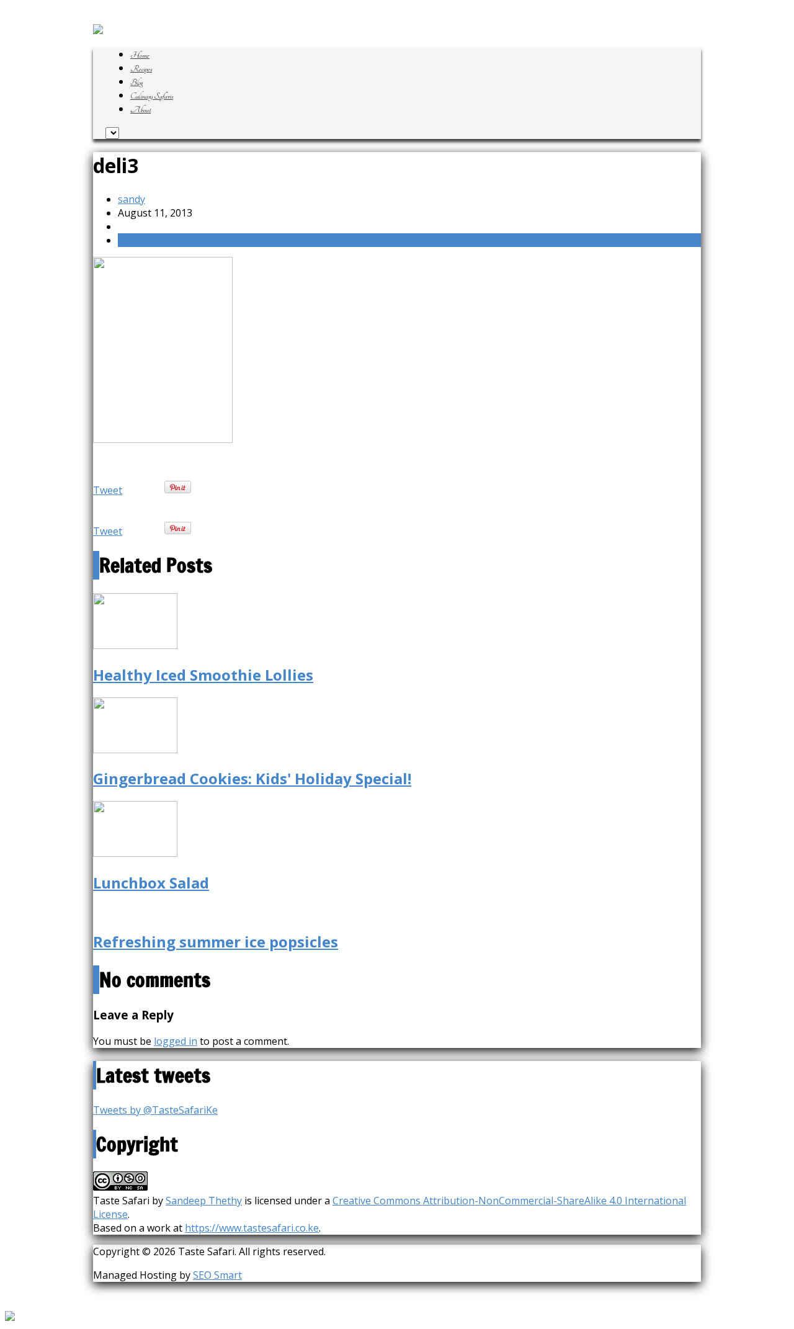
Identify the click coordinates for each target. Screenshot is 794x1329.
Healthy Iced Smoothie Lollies (203, 674)
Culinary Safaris (151, 96)
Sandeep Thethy (204, 1200)
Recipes (141, 69)
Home (139, 55)
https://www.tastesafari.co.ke (252, 1228)
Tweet (107, 490)
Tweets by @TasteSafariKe (155, 1110)
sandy (131, 199)
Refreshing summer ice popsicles (215, 941)
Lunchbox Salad (151, 882)
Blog (136, 82)
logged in (175, 1041)
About (140, 110)
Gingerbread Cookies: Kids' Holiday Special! (252, 778)
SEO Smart (217, 1275)
